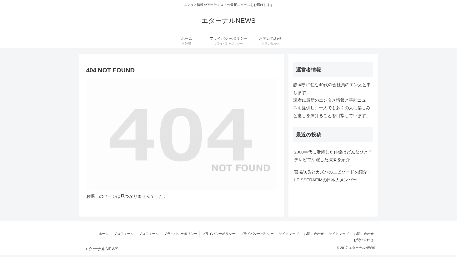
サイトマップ (289, 234)
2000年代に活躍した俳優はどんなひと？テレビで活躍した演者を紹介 (333, 156)
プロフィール (124, 234)
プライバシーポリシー (180, 234)
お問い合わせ (314, 234)
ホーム (104, 234)
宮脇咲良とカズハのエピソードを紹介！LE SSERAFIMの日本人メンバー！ (332, 176)
